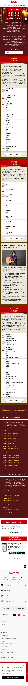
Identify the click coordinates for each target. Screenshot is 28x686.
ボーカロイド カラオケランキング (11, 495)
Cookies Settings (13, 680)
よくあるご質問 (20, 608)
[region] (13, 674)
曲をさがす (6, 579)
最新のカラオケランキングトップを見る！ (14, 410)
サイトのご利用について (6, 635)
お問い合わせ (3, 624)
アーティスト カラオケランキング (11, 512)
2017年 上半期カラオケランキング (11, 465)
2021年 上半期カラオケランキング (11, 455)
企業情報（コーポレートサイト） (7, 657)
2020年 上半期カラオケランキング (11, 457)
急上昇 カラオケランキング (9, 507)
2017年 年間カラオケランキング (10, 446)
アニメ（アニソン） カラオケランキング (12, 493)
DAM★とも (21, 579)
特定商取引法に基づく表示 (6, 643)
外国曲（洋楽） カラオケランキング (11, 498)
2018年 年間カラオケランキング (10, 443)
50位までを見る (14, 154)
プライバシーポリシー (5, 646)
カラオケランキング (7, 5)
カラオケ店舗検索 (14, 532)
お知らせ (7, 608)
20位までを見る (14, 238)
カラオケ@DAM (4, 632)
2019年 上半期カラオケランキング (11, 460)
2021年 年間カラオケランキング (10, 435)
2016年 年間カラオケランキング (10, 448)
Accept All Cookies (12, 677)
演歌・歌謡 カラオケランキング (10, 500)
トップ (2, 5)
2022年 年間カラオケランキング (10, 433)
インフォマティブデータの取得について (9, 652)
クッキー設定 (3, 649)
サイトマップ (3, 621)
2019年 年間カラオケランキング (10, 441)
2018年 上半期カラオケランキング (11, 462)
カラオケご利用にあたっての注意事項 (8, 638)
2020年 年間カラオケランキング (10, 438)
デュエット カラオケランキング (10, 509)
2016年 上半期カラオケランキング (11, 468)
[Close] (24, 665)
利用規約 (3, 641)
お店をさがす (14, 579)
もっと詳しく (17, 558)
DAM (2, 627)
